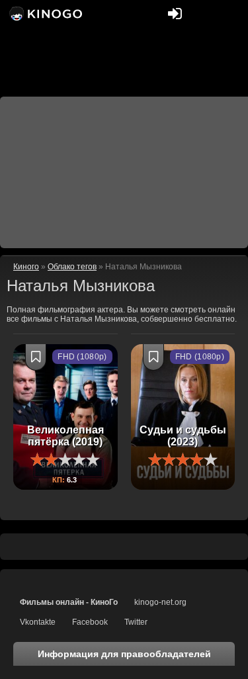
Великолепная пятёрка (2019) (65, 435)
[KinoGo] (45, 13)
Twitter (135, 622)
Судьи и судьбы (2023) (183, 435)
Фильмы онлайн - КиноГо (69, 602)
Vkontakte (38, 622)
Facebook (90, 622)
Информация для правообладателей (124, 654)
